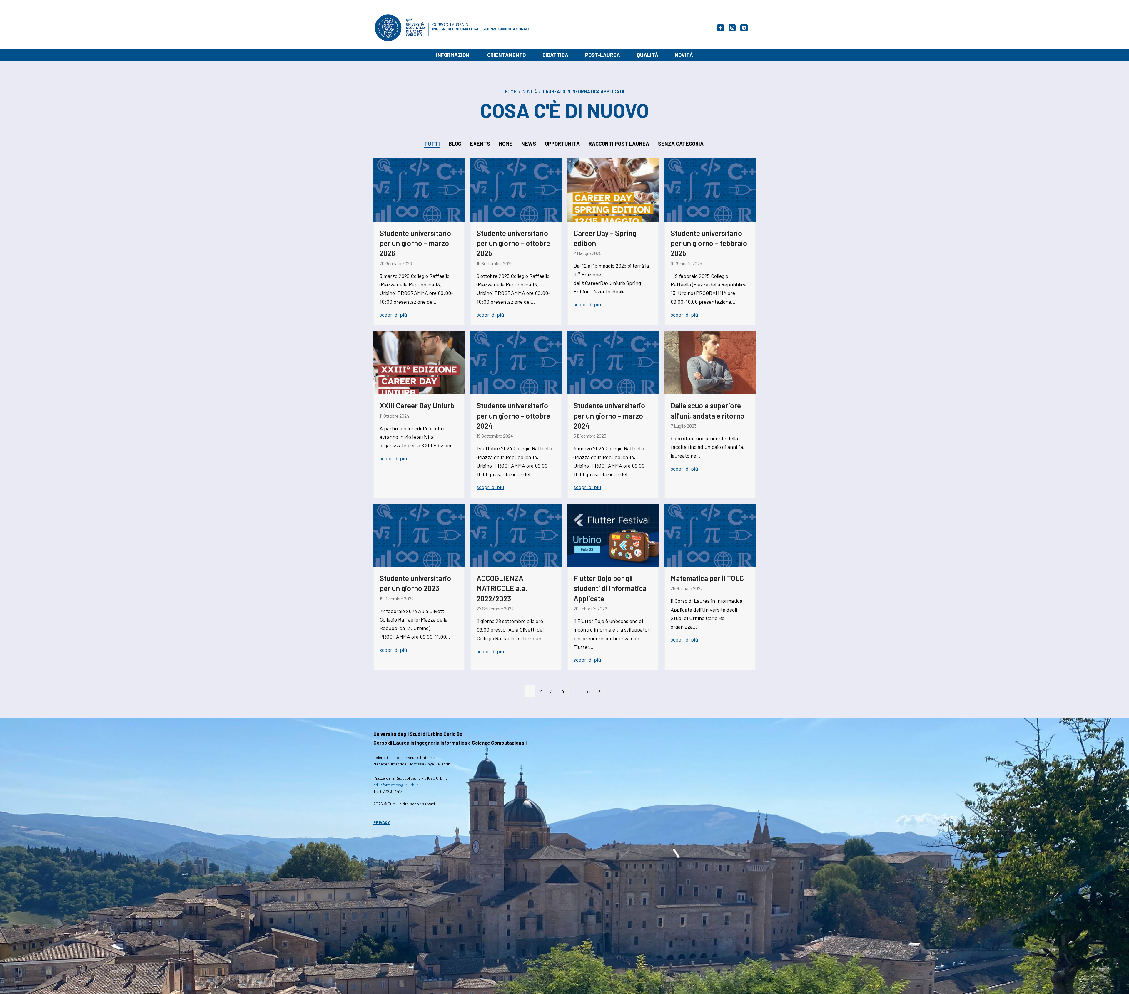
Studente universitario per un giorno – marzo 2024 (609, 415)
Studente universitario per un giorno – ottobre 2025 (513, 243)
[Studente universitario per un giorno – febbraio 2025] (710, 189)
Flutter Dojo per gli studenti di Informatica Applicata (610, 588)
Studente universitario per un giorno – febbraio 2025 (709, 243)
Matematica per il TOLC (707, 578)
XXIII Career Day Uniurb (417, 405)
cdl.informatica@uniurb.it (395, 784)
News (528, 143)
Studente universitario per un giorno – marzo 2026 (415, 243)
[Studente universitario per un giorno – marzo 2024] (613, 362)
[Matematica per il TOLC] (710, 534)
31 (589, 692)
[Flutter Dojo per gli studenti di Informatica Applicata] (613, 534)
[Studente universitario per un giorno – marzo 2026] (419, 189)
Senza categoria (681, 143)
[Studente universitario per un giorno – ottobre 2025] (516, 189)
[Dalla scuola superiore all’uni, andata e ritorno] (710, 362)
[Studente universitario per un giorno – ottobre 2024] (516, 362)
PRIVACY (381, 822)
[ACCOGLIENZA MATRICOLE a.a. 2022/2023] (516, 534)
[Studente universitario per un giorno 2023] (419, 534)
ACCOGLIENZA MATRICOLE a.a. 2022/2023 (502, 588)
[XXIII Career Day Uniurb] (419, 362)
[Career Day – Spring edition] (613, 189)
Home (505, 143)
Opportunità (562, 143)
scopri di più (393, 314)
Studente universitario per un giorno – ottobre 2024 (513, 415)
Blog (455, 143)
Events (480, 143)
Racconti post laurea (619, 143)
